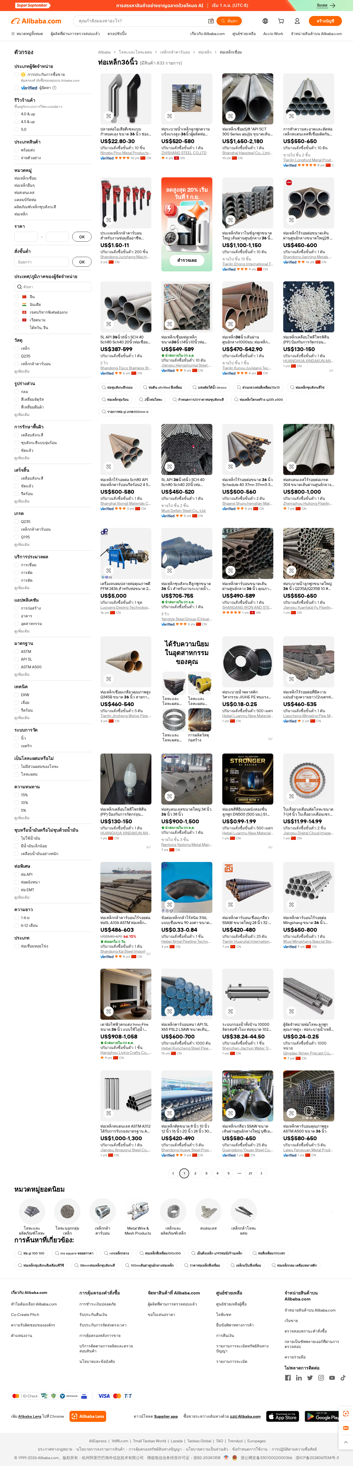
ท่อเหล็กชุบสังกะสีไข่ (310, 387)
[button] (211, 21)
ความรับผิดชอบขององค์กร (33, 1325)
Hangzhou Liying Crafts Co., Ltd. (125, 1052)
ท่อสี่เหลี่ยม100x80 (271, 1253)
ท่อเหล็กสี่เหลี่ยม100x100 (163, 1253)
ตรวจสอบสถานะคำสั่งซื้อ (306, 1331)
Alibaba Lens (29, 1416)
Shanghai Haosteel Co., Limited (247, 153)
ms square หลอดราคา (76, 1253)
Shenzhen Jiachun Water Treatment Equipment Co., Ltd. (247, 1048)
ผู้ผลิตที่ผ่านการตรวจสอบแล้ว (172, 1304)
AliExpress (98, 1441)
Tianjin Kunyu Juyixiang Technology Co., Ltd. (247, 368)
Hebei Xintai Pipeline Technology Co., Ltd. (186, 941)
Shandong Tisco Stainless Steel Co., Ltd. (125, 368)
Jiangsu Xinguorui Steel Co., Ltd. (125, 1150)
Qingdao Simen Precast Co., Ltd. (308, 1053)
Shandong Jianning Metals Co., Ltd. (308, 257)
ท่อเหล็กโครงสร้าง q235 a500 (261, 400)
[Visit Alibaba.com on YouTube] (332, 1377)
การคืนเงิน (225, 1335)
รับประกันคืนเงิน (93, 1314)
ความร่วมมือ (295, 1357)
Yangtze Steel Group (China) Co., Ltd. (186, 619)
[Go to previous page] (173, 1173)
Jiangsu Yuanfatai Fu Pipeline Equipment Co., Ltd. (308, 607)
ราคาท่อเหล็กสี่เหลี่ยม (205, 1265)
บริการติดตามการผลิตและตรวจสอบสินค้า (106, 1348)
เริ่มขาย (291, 1320)
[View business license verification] (226, 1457)
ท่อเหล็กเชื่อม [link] (231, 52)
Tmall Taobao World (149, 1441)
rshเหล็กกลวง (119, 1253)
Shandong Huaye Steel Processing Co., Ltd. (186, 1150)
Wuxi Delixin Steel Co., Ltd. (183, 510)
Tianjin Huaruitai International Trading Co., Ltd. (247, 941)
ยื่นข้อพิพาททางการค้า (235, 1325)
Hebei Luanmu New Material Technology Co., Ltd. (247, 716)
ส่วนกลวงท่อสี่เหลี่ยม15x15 (261, 387)
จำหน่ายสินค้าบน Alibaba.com (310, 1310)
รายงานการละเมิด (231, 1361)
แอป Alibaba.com (245, 1416)
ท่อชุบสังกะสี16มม (120, 387)
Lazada (177, 1441)
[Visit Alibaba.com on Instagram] (321, 1377)
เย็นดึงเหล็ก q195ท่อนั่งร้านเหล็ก (219, 1253)
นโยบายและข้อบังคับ (97, 1361)
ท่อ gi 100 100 (33, 1253)
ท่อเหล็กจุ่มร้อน (118, 400)
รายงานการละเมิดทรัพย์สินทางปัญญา (242, 1348)
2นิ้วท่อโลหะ (153, 400)
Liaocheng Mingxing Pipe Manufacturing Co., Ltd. (308, 716)
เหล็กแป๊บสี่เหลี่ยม (248, 1265)
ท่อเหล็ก (205, 52)
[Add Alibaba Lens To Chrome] (87, 1416)
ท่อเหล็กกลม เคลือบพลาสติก (297, 1265)
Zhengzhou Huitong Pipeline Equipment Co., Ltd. (308, 503)
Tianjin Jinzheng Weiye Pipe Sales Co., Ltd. (125, 716)
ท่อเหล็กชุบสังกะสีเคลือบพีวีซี (43, 1265)
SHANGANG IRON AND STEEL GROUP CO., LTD (247, 607)
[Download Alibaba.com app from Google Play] (323, 1416)
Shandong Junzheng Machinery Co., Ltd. (125, 257)
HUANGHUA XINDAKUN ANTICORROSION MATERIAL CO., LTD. (308, 361)
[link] (346, 1413)
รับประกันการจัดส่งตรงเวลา (103, 1325)
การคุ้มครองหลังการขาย (100, 1335)
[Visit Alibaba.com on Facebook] (288, 1377)
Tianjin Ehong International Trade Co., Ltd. (247, 264)
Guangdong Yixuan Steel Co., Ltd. (247, 1150)
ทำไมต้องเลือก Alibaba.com (34, 1304)
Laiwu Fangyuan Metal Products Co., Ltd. (308, 1150)
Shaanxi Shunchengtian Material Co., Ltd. (247, 503)
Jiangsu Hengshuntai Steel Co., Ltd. (186, 365)
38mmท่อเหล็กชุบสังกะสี (97, 1265)
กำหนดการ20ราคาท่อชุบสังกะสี (201, 400)
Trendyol (235, 1441)
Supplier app (166, 1416)
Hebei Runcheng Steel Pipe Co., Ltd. (186, 1048)
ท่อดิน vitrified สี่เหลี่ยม (165, 387)
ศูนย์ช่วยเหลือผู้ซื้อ (231, 1304)
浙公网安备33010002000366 (266, 1458)
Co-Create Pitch (25, 1314)
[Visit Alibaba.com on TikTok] (343, 1377)
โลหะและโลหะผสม (135, 52)
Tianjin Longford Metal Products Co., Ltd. (308, 160)
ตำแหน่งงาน (21, 1335)
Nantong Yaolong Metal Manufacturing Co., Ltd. (186, 844)
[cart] (282, 22)
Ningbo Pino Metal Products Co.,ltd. (125, 153)
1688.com (119, 1441)
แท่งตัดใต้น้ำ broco (212, 387)
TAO (219, 1441)
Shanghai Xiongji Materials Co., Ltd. (125, 503)
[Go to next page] (261, 1173)
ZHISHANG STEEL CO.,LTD (184, 153)
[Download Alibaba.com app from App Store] (282, 1416)
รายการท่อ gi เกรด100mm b (127, 412)
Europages (256, 1441)
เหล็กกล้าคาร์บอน (175, 52)
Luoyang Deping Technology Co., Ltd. (125, 607)
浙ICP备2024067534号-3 (317, 1458)
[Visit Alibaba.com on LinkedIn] (299, 1377)
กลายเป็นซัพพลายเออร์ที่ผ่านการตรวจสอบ (312, 1344)
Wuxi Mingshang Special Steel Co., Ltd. (308, 941)
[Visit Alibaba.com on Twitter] (310, 1377)
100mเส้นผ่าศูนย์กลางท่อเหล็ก (152, 1265)
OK (82, 236)
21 (250, 1173)
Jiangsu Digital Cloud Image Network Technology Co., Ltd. (308, 833)
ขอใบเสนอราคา (161, 1314)
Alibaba (104, 52)
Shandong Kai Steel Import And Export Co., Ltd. (125, 951)
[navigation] (53, 613)
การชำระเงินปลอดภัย (97, 1304)
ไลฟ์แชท (223, 1314)
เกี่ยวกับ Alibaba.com (29, 1292)
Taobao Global (199, 1441)
